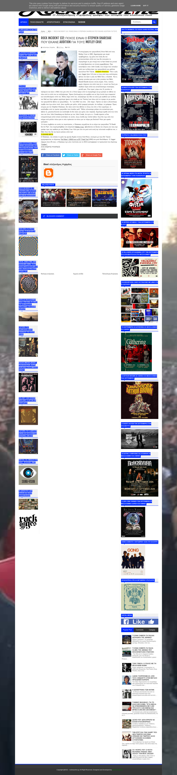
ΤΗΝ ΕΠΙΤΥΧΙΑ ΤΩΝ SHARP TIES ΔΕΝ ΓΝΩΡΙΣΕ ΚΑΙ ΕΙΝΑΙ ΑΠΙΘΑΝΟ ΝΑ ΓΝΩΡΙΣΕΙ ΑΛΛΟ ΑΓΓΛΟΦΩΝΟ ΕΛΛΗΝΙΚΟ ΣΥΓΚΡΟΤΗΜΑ (144, 736)
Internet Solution (117, 770)
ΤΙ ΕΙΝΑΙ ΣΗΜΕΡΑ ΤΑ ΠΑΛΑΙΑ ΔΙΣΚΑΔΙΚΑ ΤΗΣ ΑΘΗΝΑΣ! (143, 636)
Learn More (136, 6)
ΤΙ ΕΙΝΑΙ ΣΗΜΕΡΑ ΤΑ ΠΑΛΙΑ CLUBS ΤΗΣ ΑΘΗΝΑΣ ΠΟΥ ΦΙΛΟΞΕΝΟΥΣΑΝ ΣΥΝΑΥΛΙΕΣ (143, 650)
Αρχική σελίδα (78, 274)
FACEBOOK (81, 22)
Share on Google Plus (93, 155)
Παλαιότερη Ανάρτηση (110, 274)
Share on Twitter (72, 155)
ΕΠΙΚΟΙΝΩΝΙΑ (69, 22)
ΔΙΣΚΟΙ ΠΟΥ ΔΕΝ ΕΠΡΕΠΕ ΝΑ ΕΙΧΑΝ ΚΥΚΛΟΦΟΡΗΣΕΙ (143, 721)
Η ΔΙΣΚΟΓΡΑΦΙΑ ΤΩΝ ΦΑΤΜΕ (143, 690)
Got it (145, 6)
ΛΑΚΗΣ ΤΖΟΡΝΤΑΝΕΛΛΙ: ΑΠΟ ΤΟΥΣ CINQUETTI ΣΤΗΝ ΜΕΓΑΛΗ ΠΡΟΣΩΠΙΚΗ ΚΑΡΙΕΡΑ (144, 678)
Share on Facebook (53, 155)
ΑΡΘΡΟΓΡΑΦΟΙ (53, 22)
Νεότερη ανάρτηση (47, 274)
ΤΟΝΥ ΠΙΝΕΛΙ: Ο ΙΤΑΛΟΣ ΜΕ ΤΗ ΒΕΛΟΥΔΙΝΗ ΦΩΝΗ (144, 664)
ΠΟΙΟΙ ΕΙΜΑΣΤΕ (37, 22)
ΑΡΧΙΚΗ (23, 22)
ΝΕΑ (68, 47)
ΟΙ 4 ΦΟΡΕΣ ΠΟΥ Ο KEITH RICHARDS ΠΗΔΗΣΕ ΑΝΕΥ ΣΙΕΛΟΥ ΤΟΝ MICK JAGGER (142, 752)
